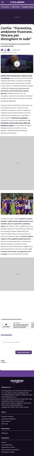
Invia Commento (24, 352)
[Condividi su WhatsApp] (2, 50)
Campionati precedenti (8, 419)
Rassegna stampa (27, 7)
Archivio (3, 442)
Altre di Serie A (6, 421)
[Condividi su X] (8, 50)
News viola (15, 7)
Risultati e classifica (7, 416)
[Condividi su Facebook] (5, 50)
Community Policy (6, 445)
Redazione (4, 433)
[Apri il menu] (2, 2)
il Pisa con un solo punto (17, 88)
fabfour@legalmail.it (16, 405)
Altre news (4, 424)
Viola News (5, 7)
